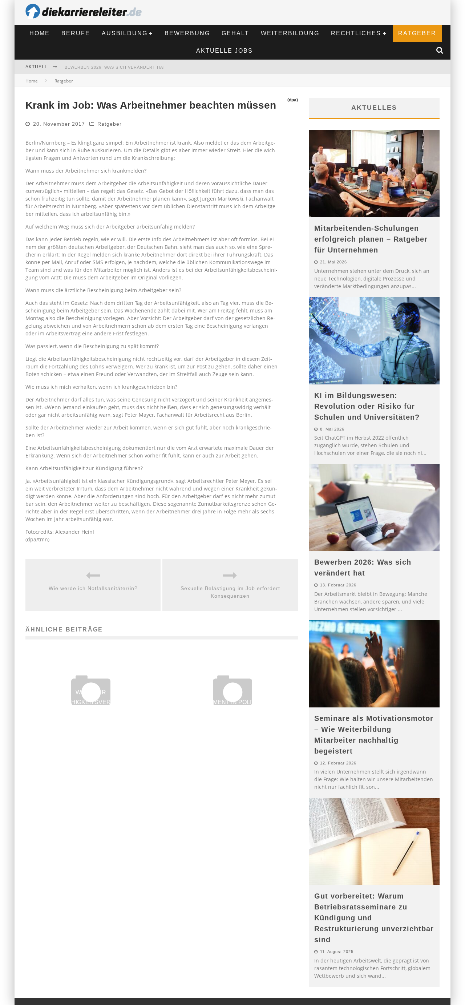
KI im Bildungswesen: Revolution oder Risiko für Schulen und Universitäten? (367, 406)
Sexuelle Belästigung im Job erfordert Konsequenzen (230, 592)
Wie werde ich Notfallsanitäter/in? (93, 588)
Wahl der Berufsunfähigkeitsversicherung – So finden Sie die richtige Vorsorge (91, 702)
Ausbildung (124, 33)
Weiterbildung (290, 33)
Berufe (75, 33)
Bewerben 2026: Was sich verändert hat (115, 67)
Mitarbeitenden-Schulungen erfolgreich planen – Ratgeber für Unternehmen (371, 239)
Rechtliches (356, 33)
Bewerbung (187, 33)
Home (39, 33)
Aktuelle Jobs (224, 51)
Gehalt (235, 33)
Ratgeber (417, 33)
